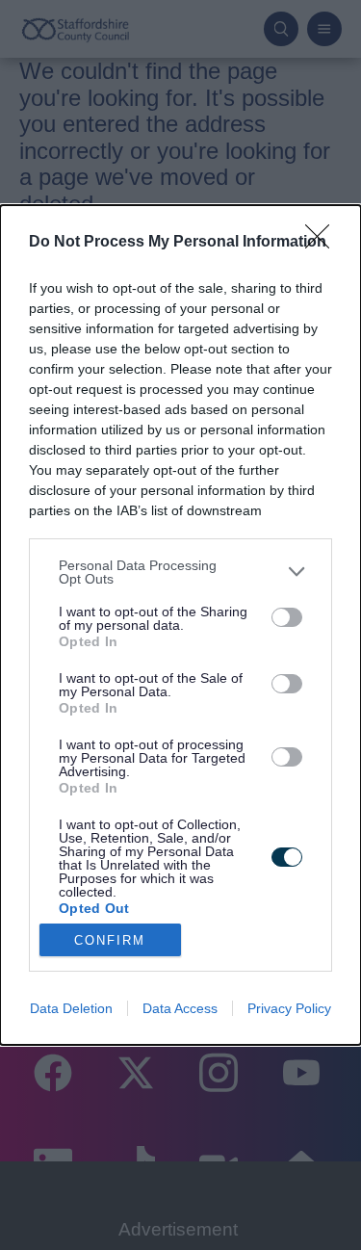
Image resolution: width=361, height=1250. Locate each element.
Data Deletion (71, 1008)
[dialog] (180, 625)
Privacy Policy (289, 1008)
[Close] (323, 242)
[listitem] (180, 572)
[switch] (286, 617)
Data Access (180, 1008)
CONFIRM (109, 940)
